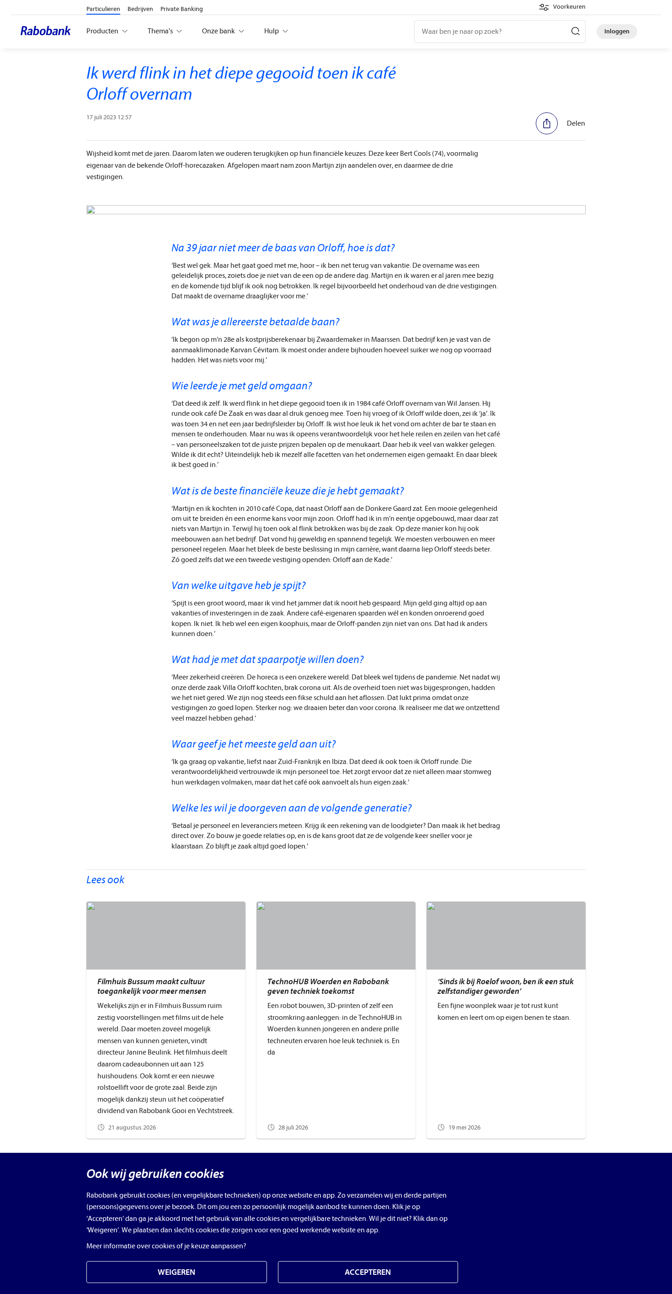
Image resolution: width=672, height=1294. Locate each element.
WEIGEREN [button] (176, 1272)
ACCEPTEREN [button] (368, 1272)
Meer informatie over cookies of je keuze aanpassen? (166, 1246)
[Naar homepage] (48, 31)
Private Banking (181, 9)
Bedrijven (140, 9)
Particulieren (103, 9)
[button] (562, 7)
